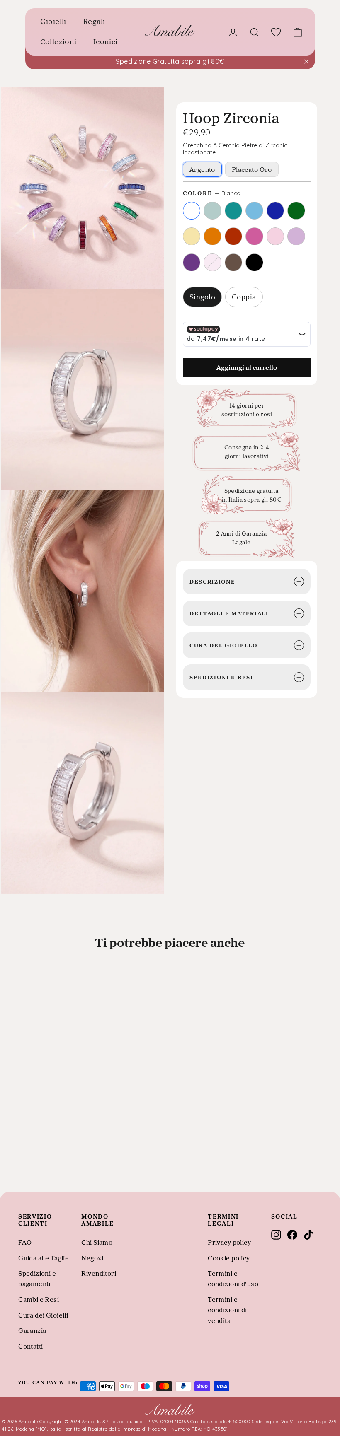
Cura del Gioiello (223, 645)
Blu (275, 211)
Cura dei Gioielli (43, 1315)
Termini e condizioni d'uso (233, 1278)
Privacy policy (229, 1242)
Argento (202, 169)
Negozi (92, 1258)
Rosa (275, 236)
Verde (296, 211)
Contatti (30, 1346)
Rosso (234, 236)
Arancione (212, 236)
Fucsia (254, 236)
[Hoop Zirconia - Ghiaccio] (22, 1164)
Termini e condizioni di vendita (227, 1309)
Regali (94, 21)
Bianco (192, 211)
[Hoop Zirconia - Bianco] (11, 1164)
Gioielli (53, 21)
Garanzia (32, 1330)
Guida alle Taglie (43, 1258)
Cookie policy (229, 1258)
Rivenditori (98, 1273)
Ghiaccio (212, 211)
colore (212, 192)
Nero (254, 262)
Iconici (105, 41)
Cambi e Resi (38, 1299)
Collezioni (58, 41)
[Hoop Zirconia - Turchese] (33, 1164)
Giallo (192, 236)
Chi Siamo (96, 1242)
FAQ (25, 1242)
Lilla (296, 236)
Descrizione (212, 581)
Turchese (234, 211)
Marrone (234, 262)
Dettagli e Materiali (229, 613)
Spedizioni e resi (221, 677)
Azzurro (254, 211)
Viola (192, 262)
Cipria (212, 262)
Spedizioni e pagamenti (37, 1278)
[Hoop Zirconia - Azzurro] (44, 1164)
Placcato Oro (252, 169)
